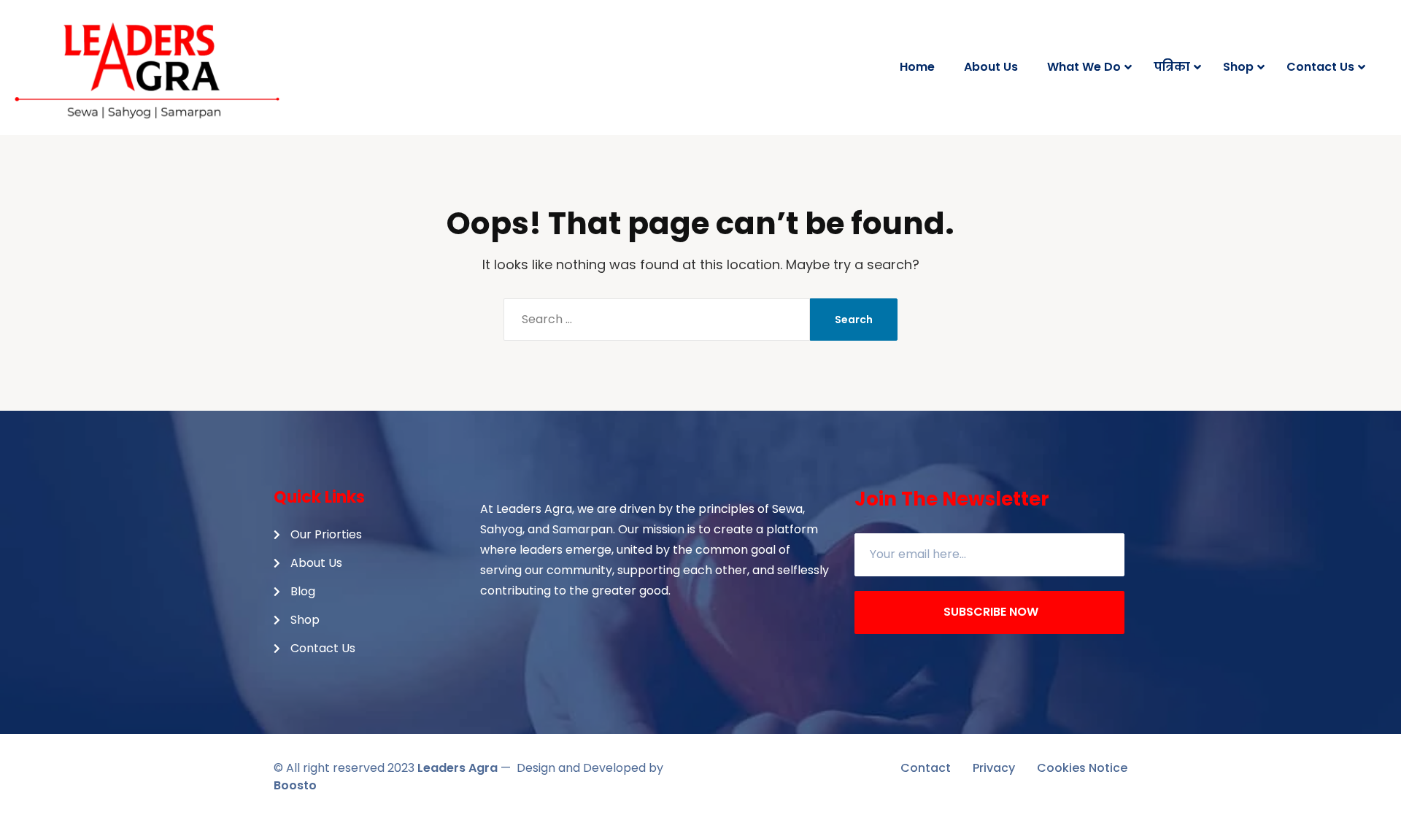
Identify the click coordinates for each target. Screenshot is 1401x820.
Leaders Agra (457, 767)
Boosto (295, 785)
